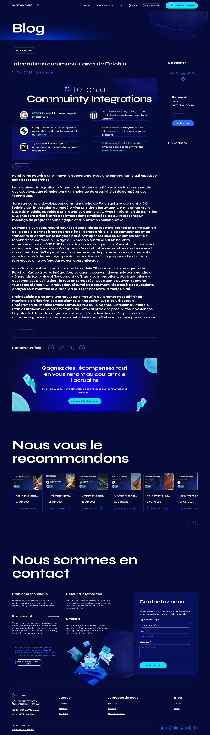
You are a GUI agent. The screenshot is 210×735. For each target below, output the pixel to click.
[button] (135, 5)
